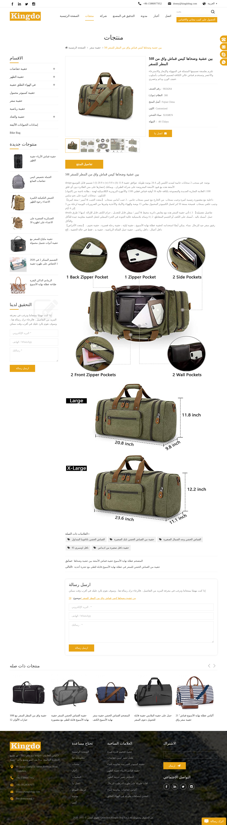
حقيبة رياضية (17, 108)
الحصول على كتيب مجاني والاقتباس (196, 19)
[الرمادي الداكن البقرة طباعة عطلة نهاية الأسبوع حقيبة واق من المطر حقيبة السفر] (18, 285)
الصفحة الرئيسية (69, 16)
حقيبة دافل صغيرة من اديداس (113, 547)
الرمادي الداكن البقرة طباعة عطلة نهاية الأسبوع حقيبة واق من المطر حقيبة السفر (44, 282)
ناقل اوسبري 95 (80, 547)
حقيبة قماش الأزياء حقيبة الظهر (43, 158)
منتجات (89, 16)
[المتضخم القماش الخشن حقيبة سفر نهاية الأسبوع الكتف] (70, 693)
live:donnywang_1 (25, 798)
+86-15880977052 (152, 3)
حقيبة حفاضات (18, 68)
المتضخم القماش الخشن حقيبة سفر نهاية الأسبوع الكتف (69, 717)
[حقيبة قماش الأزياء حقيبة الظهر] (18, 161)
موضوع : (102, 598)
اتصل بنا (158, 133)
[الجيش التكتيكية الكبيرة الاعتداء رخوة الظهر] (18, 202)
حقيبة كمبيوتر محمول (22, 92)
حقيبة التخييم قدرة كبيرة (119, 751)
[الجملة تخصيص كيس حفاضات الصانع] (18, 181)
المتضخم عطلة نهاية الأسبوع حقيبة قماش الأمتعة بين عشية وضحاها (108, 561)
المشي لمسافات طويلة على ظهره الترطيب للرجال (129, 783)
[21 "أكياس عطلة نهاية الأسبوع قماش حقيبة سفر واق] (153, 693)
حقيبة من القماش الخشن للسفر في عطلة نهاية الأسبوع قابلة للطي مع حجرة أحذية (117, 567)
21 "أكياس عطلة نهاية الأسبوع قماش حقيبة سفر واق (153, 717)
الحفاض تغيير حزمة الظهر (120, 777)
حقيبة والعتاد (17, 116)
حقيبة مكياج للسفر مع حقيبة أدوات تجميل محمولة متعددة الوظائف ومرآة (44, 241)
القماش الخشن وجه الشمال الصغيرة (182, 539)
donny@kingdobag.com (185, 3)
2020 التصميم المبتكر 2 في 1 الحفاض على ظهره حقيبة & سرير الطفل (44, 262)
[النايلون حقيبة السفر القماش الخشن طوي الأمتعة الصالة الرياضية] (195, 691)
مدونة (144, 16)
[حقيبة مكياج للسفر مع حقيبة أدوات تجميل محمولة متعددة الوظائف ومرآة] (18, 243)
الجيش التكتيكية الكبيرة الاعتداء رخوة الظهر (42, 200)
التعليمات (76, 777)
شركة (103, 16)
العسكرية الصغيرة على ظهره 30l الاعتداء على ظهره (42, 220)
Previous (209, 666)
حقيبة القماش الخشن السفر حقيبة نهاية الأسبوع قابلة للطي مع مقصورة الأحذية (28, 718)
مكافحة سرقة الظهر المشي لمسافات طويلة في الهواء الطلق (129, 796)
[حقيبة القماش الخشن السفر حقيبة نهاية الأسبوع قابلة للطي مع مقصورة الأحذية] (29, 693)
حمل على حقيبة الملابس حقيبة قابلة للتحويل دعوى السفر (111, 717)
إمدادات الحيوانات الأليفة (24, 124)
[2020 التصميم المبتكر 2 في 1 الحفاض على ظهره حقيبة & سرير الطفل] (18, 264)
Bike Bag (15, 132)
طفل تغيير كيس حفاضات (120, 757)
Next (214, 666)
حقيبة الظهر (17, 76)
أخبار (156, 16)
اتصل (168, 16)
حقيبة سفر (95, 47)
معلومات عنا (78, 757)
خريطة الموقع (79, 789)
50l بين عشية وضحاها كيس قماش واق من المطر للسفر (102, 598)
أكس (74, 802)
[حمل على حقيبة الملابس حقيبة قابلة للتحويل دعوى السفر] (112, 693)
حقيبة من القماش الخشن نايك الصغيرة (134, 539)
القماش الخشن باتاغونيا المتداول (88, 539)
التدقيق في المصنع (124, 16)
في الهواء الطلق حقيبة (23, 84)
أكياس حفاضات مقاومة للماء (122, 789)
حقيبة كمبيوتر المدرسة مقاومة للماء (126, 764)
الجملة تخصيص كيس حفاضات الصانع (40, 179)
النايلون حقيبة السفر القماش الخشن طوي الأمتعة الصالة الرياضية (194, 715)
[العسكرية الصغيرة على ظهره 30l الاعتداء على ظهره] (18, 223)
